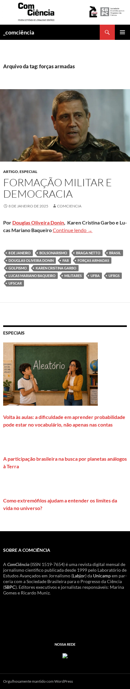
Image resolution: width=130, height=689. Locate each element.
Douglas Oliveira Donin (38, 222)
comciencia (69, 206)
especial (28, 171)
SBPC (9, 587)
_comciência (18, 32)
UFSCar (15, 283)
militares (73, 276)
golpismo (18, 268)
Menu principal (122, 32)
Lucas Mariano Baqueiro (32, 276)
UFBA (95, 276)
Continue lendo (72, 230)
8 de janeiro (20, 253)
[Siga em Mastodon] (65, 655)
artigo (10, 171)
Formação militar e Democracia (57, 188)
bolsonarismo (53, 253)
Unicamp (102, 575)
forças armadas (93, 260)
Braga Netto (88, 253)
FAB (65, 260)
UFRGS (114, 276)
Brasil (115, 253)
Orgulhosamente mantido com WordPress (38, 681)
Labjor (79, 575)
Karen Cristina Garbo (56, 268)
